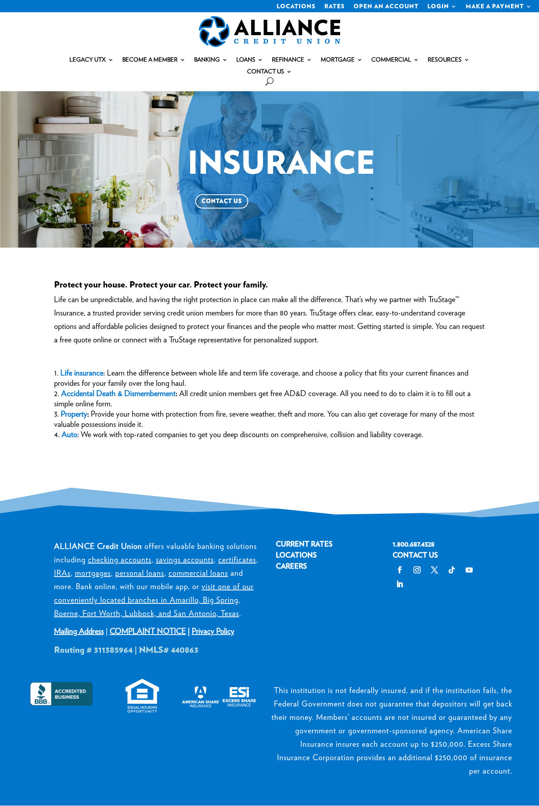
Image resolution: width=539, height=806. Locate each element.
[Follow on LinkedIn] (400, 584)
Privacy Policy (213, 631)
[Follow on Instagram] (417, 570)
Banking (207, 60)
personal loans (139, 573)
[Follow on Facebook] (400, 570)
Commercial (391, 60)
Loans (245, 60)
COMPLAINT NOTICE (148, 631)
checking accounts (120, 559)
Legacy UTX (87, 60)
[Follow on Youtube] (469, 570)
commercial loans (198, 573)
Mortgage (338, 60)
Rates (334, 7)
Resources (445, 60)
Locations (296, 7)
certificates (237, 559)
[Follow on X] (434, 570)
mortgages (93, 573)
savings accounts (185, 559)
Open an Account (386, 7)
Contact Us (265, 72)
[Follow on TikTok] (452, 570)
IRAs (62, 573)
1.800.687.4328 (413, 544)
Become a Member (150, 60)
